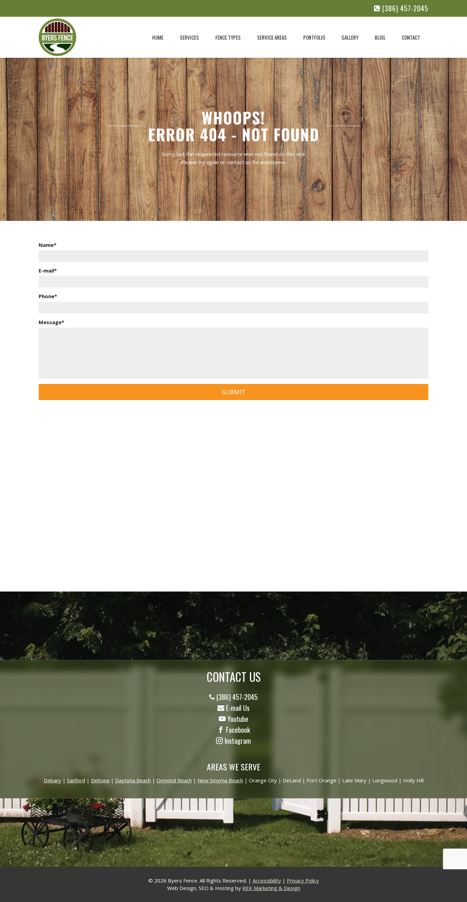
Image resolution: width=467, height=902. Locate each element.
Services (189, 37)
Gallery (350, 37)
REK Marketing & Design (271, 888)
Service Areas (272, 37)
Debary (52, 780)
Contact (411, 37)
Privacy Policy (303, 880)
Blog (380, 37)
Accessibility (267, 880)
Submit (233, 391)
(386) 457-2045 (404, 8)
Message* (51, 322)
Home (157, 37)
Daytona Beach (133, 780)
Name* (47, 244)
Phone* (48, 296)
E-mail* (48, 270)
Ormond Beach (174, 780)
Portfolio (314, 37)
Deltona (100, 780)
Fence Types (228, 37)
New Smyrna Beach (220, 780)
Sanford (76, 780)
